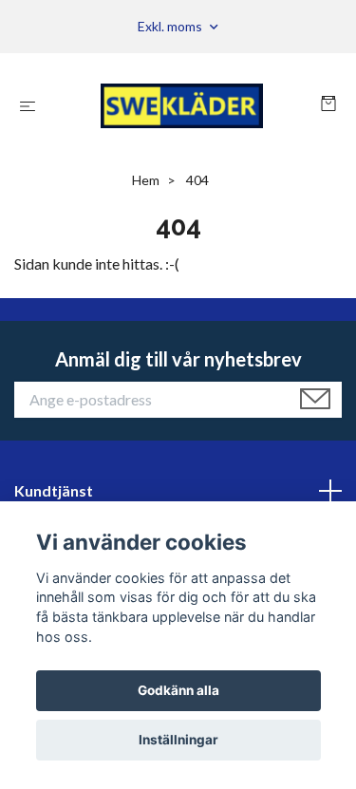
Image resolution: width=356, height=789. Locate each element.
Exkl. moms (171, 26)
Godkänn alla (178, 690)
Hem (145, 180)
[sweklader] (182, 105)
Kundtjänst (53, 490)
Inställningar (178, 739)
